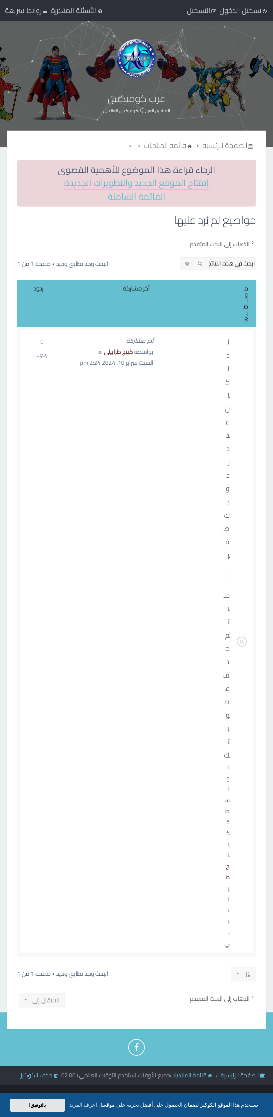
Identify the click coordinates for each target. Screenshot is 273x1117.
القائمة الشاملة (136, 197)
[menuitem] (77, 10)
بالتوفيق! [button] (37, 1105)
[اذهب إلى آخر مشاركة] (100, 351)
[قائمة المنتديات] (136, 58)
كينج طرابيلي (118, 351)
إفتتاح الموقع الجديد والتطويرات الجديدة (136, 183)
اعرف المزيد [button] (83, 1105)
